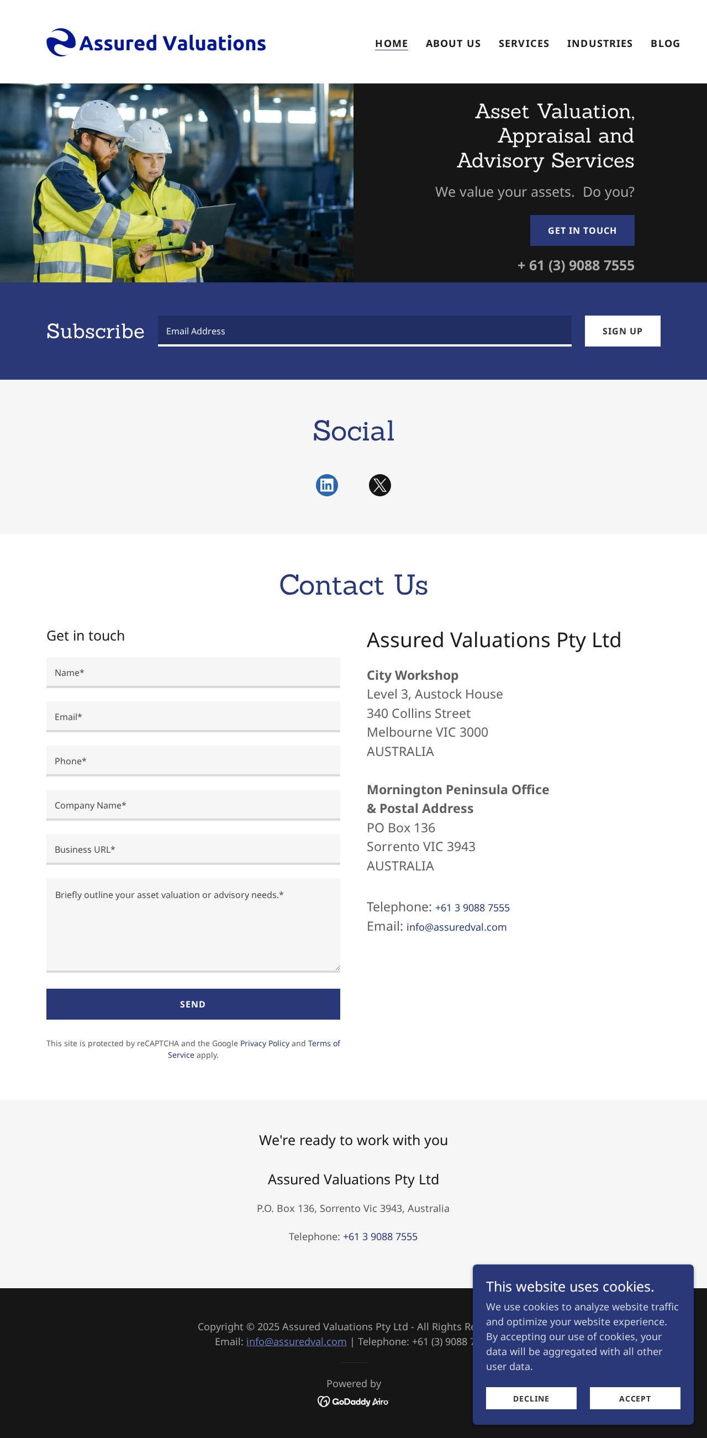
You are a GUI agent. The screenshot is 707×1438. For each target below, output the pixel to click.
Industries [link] (600, 43)
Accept (635, 1398)
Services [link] (524, 43)
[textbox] (365, 331)
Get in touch (582, 230)
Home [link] (391, 43)
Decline (531, 1398)
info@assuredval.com (296, 1341)
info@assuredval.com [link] (457, 926)
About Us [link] (453, 43)
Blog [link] (665, 43)
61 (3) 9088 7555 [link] (582, 264)
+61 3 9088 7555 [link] (472, 907)
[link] (149, 40)
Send (193, 1004)
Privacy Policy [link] (264, 1043)
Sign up (623, 331)
